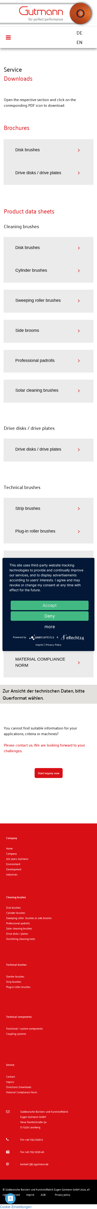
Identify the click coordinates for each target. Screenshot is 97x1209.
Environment (13, 864)
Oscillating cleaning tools (20, 938)
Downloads (25, 1087)
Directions (12, 1087)
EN (79, 42)
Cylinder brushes (15, 912)
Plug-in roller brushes (18, 986)
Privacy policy (62, 1194)
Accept (50, 605)
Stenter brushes (15, 976)
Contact (10, 1076)
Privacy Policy (53, 644)
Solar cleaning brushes (19, 928)
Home (9, 848)
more (49, 626)
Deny (49, 615)
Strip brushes (13, 981)
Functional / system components (24, 1028)
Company (11, 853)
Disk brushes (13, 907)
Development (13, 869)
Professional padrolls (18, 923)
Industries (11, 874)
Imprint (40, 644)
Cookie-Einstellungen (16, 1206)
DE (79, 32)
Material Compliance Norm (21, 1092)
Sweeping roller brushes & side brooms (29, 918)
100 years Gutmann (17, 858)
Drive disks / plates (17, 933)
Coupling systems (16, 1033)
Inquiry (10, 1081)
